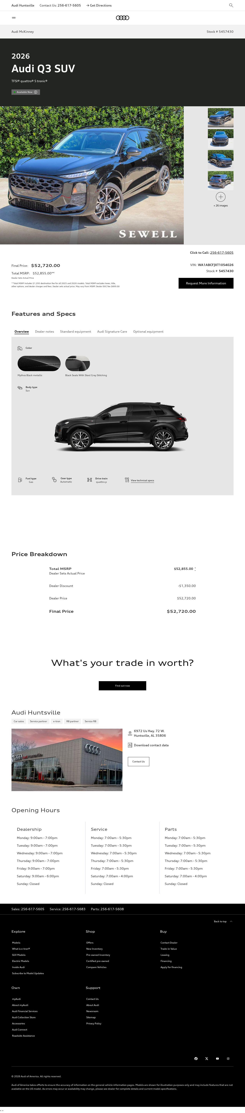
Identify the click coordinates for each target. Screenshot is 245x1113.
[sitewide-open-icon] (231, 5)
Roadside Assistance (23, 1035)
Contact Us (92, 999)
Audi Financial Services (25, 1011)
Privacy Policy (93, 1023)
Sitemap (91, 1017)
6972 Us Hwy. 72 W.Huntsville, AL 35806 (150, 733)
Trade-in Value (169, 948)
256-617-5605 (69, 5)
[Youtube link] (217, 1058)
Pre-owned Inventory (98, 954)
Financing (166, 961)
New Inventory (94, 948)
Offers (89, 942)
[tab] (21, 331)
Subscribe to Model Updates (28, 973)
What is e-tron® (21, 948)
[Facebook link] (196, 1058)
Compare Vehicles (96, 967)
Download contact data (151, 745)
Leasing (165, 954)
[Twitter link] (206, 1058)
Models (16, 942)
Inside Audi (18, 967)
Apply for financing (171, 967)
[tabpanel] (122, 416)
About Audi (92, 1005)
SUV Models (18, 954)
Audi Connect (19, 1029)
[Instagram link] (228, 1058)
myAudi (16, 999)
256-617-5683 (74, 909)
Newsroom (92, 1011)
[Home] (122, 18)
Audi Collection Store (24, 1017)
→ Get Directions (99, 5)
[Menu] (14, 18)
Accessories (18, 1023)
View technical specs (142, 480)
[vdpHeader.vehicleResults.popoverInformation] (36, 92)
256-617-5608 (112, 909)
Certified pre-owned (97, 961)
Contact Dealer (169, 942)
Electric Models (20, 961)
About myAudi (20, 1005)
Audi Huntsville (22, 5)
